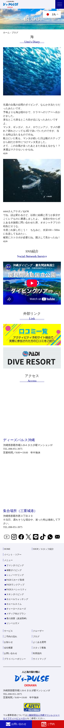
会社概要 (8, 648)
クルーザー (38, 631)
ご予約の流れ (10, 636)
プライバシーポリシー (15, 659)
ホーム (6, 32)
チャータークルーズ (16, 609)
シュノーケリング (15, 575)
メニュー (8, 560)
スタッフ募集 (39, 648)
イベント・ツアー (12, 555)
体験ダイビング (14, 570)
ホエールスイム (14, 604)
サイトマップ (39, 659)
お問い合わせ (18, 724)
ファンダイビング (15, 565)
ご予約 (51, 724)
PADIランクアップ (15, 585)
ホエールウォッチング (17, 599)
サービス (8, 631)
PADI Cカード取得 (15, 580)
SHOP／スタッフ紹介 (43, 549)
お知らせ (8, 642)
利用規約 (37, 653)
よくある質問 (39, 642)
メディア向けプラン (16, 614)
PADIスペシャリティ (16, 589)
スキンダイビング (15, 594)
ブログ (36, 636)
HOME (7, 549)
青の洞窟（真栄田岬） (17, 618)
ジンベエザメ (12, 623)
